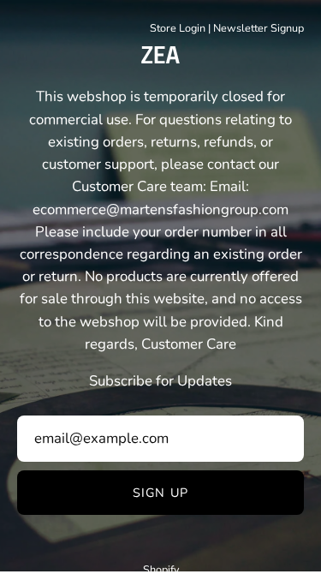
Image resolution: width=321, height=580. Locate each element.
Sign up (160, 492)
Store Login (177, 28)
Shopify (161, 569)
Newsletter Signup (258, 28)
